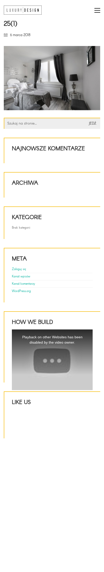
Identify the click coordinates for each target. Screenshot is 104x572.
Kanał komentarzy (23, 284)
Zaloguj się (19, 269)
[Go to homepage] (23, 10)
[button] (97, 10)
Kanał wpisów (21, 277)
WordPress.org (21, 291)
